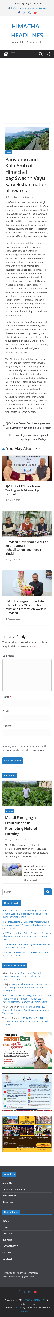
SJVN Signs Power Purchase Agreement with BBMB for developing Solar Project (28, 425)
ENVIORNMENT (10, 1246)
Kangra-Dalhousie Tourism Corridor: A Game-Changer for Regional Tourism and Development (26, 987)
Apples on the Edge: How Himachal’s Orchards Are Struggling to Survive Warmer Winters (25, 1010)
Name (6, 696)
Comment (9, 655)
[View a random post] (48, 54)
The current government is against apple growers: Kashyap (28, 437)
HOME (5, 1220)
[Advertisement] (27, 86)
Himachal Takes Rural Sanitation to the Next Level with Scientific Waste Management (35, 871)
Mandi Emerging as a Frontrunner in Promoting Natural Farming (23, 825)
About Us (7, 1183)
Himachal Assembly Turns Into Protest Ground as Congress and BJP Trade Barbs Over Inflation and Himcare (26, 925)
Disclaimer (7, 1202)
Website (7, 725)
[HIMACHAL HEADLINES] (6, 54)
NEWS (9, 152)
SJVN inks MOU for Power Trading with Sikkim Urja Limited (23, 490)
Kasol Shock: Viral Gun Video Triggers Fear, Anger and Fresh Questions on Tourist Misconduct (24, 976)
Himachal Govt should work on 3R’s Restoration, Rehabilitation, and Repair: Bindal (26, 548)
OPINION (9, 811)
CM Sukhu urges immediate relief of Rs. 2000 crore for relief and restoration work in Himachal (25, 607)
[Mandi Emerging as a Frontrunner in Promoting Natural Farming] (27, 793)
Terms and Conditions (13, 1189)
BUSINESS (7, 1239)
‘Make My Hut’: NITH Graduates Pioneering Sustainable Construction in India (26, 1021)
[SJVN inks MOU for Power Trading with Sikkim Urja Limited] (27, 457)
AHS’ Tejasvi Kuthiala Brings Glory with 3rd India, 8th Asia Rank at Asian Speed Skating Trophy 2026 (26, 936)
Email (6, 711)
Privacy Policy (9, 1195)
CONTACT (7, 1258)
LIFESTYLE (7, 1233)
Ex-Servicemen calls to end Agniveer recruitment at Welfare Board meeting (30, 10)
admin (30, 197)
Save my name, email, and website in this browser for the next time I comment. (25, 748)
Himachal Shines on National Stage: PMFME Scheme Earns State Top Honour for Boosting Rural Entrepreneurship (25, 913)
